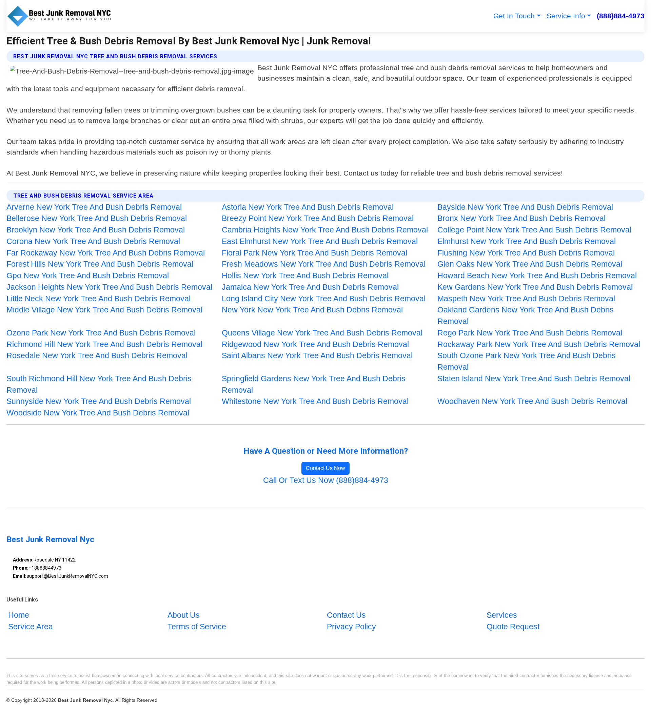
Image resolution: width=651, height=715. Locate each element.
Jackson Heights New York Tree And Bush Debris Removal (109, 287)
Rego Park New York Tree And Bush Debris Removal (529, 333)
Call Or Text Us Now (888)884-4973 (325, 480)
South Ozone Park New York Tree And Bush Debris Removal (526, 361)
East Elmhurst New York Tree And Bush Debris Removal (320, 241)
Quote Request (513, 626)
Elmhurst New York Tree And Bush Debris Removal (526, 241)
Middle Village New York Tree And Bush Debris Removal (104, 310)
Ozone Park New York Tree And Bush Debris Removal (101, 333)
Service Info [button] (566, 16)
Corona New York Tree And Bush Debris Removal (93, 241)
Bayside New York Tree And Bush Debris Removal (525, 207)
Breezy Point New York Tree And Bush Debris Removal (318, 218)
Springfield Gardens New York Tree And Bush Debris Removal (314, 384)
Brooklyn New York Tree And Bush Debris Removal (95, 230)
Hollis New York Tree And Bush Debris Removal (305, 275)
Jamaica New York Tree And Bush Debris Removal (310, 287)
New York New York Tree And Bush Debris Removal (312, 310)
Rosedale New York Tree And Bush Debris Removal (97, 355)
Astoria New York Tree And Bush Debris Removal (308, 207)
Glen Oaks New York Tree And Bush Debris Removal (529, 264)
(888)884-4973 (621, 16)
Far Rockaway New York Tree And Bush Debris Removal (105, 253)
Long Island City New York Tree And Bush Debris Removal (324, 298)
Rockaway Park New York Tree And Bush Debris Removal (538, 344)
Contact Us (346, 615)
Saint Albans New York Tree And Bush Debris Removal (317, 355)
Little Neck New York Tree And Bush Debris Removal (98, 298)
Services (502, 615)
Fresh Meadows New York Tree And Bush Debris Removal (324, 264)
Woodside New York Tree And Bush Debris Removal (97, 413)
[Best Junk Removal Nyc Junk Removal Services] (59, 16)
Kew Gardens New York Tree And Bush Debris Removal (535, 287)
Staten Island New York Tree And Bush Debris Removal (533, 378)
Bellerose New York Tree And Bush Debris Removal (96, 218)
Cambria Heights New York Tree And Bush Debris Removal (325, 230)
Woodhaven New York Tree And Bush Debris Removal (532, 401)
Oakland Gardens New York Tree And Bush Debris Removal (525, 316)
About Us (183, 615)
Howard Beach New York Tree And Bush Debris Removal (537, 275)
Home (18, 615)
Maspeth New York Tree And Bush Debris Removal (526, 298)
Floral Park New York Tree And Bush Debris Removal (314, 253)
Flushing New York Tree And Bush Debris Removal (526, 253)
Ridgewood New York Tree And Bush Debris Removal (315, 344)
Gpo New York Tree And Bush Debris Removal (87, 275)
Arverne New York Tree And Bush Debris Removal (94, 207)
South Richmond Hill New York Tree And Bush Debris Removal (99, 384)
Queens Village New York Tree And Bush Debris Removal (322, 333)
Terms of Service (196, 626)
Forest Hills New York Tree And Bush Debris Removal (99, 264)
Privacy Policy (351, 626)
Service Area (30, 626)
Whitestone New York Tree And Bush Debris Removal (315, 401)
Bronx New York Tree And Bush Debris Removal (521, 218)
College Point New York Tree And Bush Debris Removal (534, 230)
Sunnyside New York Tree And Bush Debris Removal (98, 401)
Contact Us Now (325, 468)
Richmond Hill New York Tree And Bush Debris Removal (104, 344)
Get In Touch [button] (514, 16)
